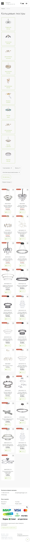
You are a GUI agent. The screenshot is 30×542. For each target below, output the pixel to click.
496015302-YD (8, 469)
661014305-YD (22, 390)
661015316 (22, 203)
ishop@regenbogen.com (21, 492)
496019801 (7, 363)
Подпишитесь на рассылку (9, 527)
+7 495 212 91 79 (10, 4)
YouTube (17, 501)
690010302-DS (8, 310)
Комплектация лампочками (10, 172)
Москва (7, 2)
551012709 (7, 230)
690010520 (22, 257)
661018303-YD (22, 230)
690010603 (8, 203)
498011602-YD (7, 417)
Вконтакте (3, 501)
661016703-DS (7, 337)
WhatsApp (4, 494)
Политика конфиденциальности (22, 535)
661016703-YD (22, 363)
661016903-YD (7, 283)
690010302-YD (22, 337)
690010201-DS (22, 283)
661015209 (7, 257)
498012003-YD (8, 442)
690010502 (8, 390)
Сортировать (6, 168)
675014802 (22, 417)
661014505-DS (22, 310)
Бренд (17, 168)
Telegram (3, 503)
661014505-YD (22, 442)
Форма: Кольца (6, 182)
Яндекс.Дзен (18, 503)
